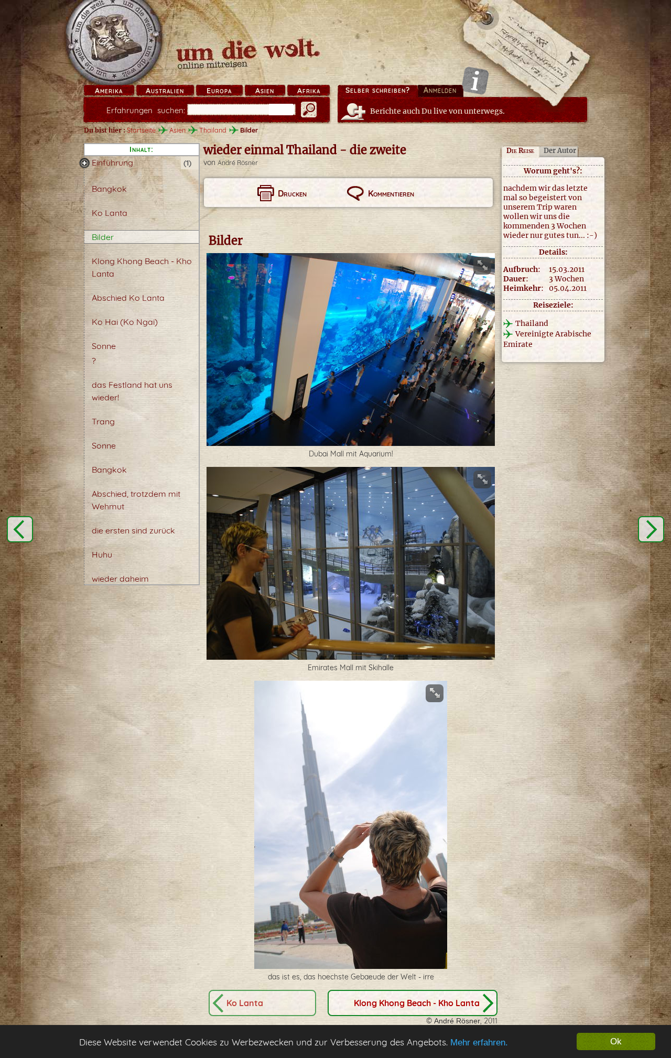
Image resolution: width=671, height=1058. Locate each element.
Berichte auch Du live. (437, 111)
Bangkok (109, 188)
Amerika (109, 90)
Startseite (141, 130)
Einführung (112, 162)
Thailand (212, 130)
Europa (219, 90)
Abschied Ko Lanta (128, 297)
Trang (103, 421)
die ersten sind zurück (133, 530)
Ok (616, 1041)
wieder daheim (120, 578)
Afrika (308, 90)
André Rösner (238, 163)
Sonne (104, 346)
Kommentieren (391, 193)
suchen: (145, 110)
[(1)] (84, 163)
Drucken (292, 193)
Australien (165, 90)
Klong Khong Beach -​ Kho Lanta (417, 1003)
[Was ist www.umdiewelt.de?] (475, 80)
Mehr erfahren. (479, 1043)
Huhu (102, 554)
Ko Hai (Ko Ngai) (125, 322)
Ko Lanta (109, 213)
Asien (264, 90)
